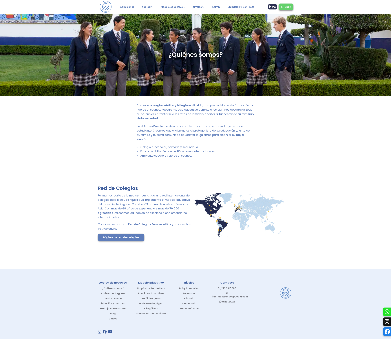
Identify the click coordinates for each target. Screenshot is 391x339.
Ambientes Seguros (113, 293)
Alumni (216, 7)
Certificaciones (113, 298)
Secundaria (189, 303)
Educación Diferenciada (151, 313)
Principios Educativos (151, 293)
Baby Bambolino (189, 288)
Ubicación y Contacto (241, 7)
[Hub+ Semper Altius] (272, 6)
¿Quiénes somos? (113, 288)
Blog (113, 313)
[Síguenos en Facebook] (105, 332)
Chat (287, 7)
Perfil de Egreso (151, 298)
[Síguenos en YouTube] (110, 332)
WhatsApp (228, 301)
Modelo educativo (172, 7)
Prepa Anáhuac (189, 308)
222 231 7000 (228, 288)
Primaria (189, 298)
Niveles (197, 7)
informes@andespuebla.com (230, 296)
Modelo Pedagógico (151, 303)
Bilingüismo (151, 308)
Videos (113, 318)
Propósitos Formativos (151, 288)
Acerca (146, 7)
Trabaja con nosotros (113, 308)
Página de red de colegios (121, 237)
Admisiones (127, 7)
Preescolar (189, 293)
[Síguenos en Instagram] (99, 332)
